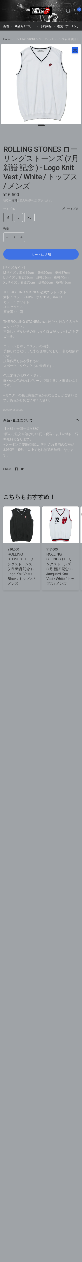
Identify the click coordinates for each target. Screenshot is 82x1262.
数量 (6, 228)
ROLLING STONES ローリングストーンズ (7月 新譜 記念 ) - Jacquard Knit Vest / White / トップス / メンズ (60, 569)
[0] (75, 11)
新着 (6, 26)
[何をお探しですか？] (68, 11)
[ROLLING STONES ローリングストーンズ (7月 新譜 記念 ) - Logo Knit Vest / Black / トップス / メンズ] (21, 524)
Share (7, 468)
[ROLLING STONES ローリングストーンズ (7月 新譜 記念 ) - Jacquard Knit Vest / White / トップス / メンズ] (60, 524)
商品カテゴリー (25, 26)
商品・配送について (18, 420)
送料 (14, 200)
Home (6, 39)
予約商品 (46, 26)
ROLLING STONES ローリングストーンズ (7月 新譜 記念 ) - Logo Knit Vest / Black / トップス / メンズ (21, 569)
